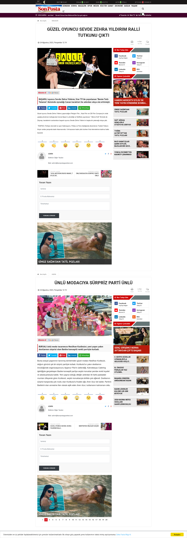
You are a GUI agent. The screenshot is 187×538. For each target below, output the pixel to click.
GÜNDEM (66, 6)
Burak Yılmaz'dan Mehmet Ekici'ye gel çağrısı (56, 15)
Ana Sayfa (43, 21)
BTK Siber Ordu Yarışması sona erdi (86, 15)
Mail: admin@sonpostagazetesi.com (60, 163)
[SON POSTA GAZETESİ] (49, 8)
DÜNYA (74, 6)
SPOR (89, 6)
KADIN (54, 274)
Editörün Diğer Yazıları (55, 157)
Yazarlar (123, 15)
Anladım (177, 534)
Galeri (140, 15)
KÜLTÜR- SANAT (107, 6)
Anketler (148, 15)
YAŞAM (134, 6)
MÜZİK (96, 6)
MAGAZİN (82, 6)
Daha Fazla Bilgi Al (123, 534)
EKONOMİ (119, 6)
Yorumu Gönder (49, 215)
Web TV (132, 15)
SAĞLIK (127, 6)
